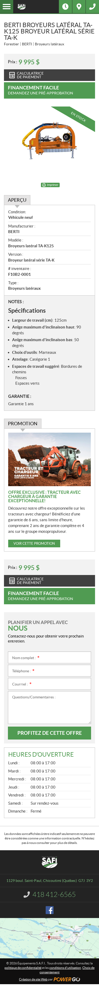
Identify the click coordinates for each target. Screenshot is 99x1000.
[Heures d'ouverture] (65, 6)
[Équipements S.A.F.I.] (36, 6)
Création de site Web (33, 979)
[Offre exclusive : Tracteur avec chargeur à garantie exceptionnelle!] (49, 459)
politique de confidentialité (22, 967)
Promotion (22, 423)
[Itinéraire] (79, 6)
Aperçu (17, 200)
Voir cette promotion (34, 543)
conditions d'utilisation (65, 967)
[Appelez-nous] (92, 6)
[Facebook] (50, 910)
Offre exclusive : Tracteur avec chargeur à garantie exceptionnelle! (44, 496)
